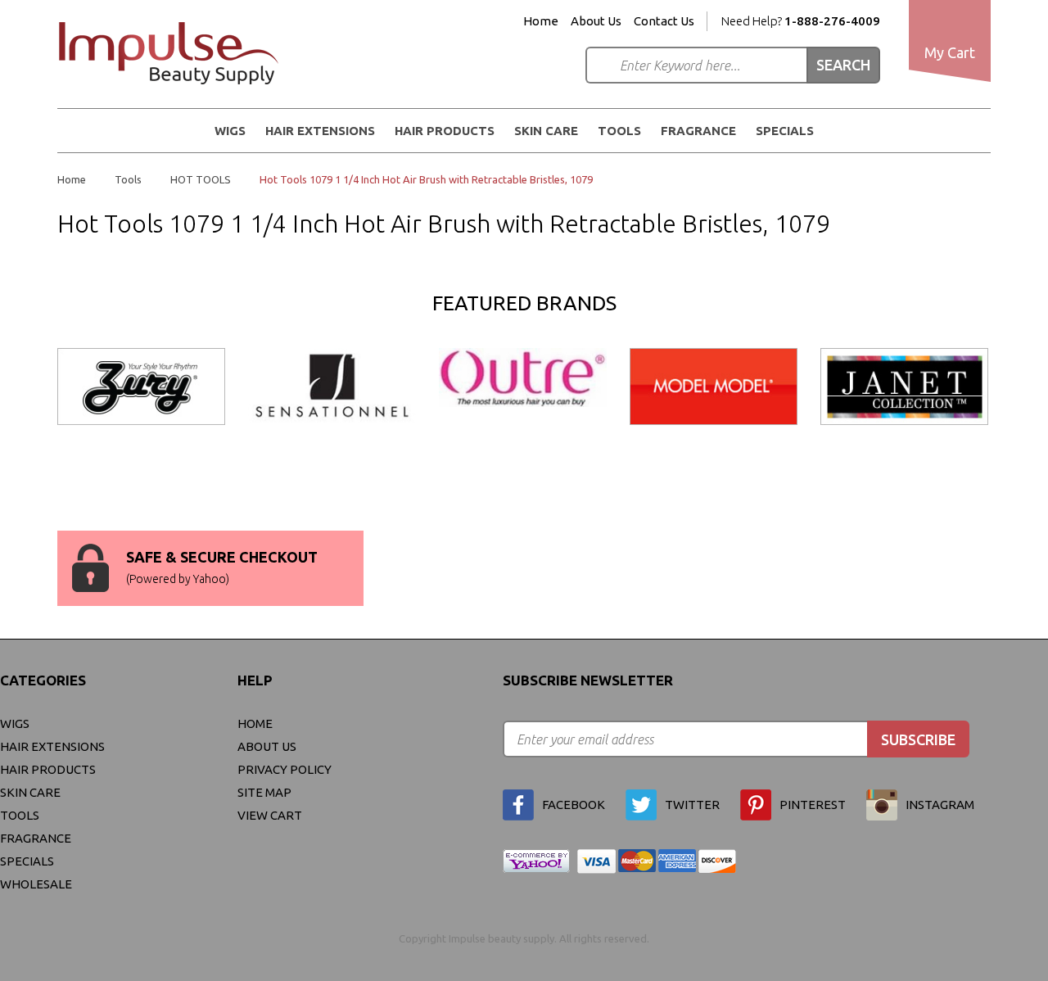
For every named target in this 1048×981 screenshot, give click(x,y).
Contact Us (664, 21)
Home (540, 21)
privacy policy (284, 769)
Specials (785, 130)
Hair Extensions (320, 130)
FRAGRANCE (698, 130)
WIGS (230, 130)
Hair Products (445, 130)
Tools (619, 130)
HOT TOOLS (200, 179)
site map (264, 792)
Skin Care (546, 130)
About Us (596, 21)
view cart (269, 815)
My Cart (949, 52)
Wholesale (36, 884)
